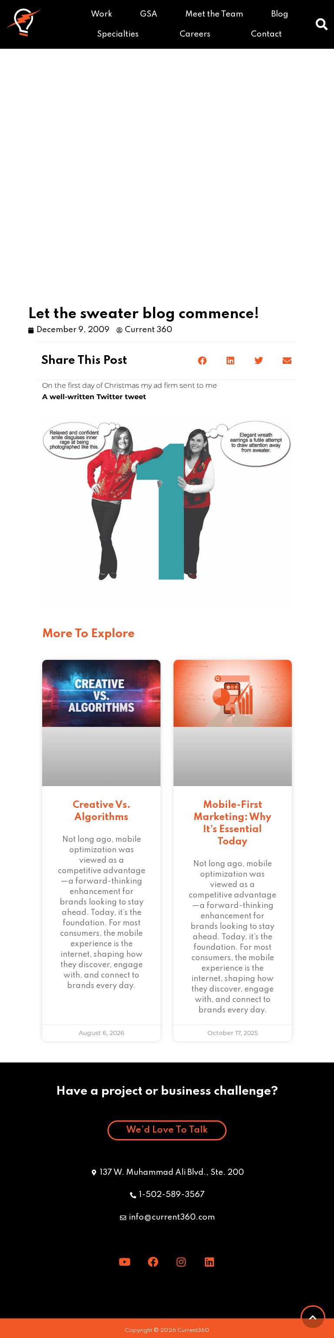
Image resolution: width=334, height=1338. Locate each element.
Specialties (118, 34)
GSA (148, 14)
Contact (266, 34)
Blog (279, 14)
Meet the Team (214, 14)
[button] (322, 24)
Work (101, 14)
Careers (195, 34)
